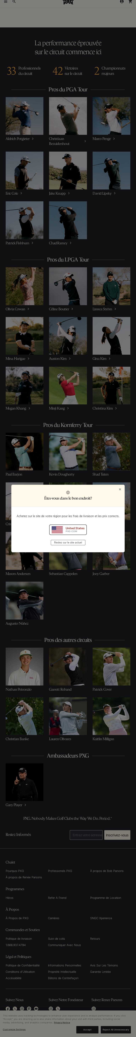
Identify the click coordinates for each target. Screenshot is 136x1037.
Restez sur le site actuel (68, 542)
